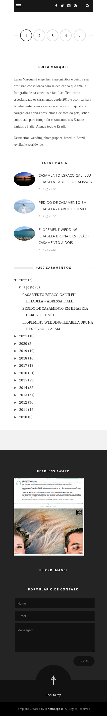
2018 (23, 358)
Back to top (53, 695)
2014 (23, 387)
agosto (28, 287)
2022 (23, 280)
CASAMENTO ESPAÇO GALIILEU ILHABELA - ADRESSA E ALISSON (65, 178)
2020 (23, 343)
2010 (23, 417)
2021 (23, 336)
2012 (23, 402)
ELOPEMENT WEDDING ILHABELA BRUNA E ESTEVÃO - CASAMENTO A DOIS (64, 236)
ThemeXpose (54, 709)
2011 (23, 409)
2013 (23, 394)
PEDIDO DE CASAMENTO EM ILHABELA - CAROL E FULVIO (63, 205)
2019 (23, 350)
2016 (23, 372)
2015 (23, 380)
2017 (23, 365)
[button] (18, 5)
